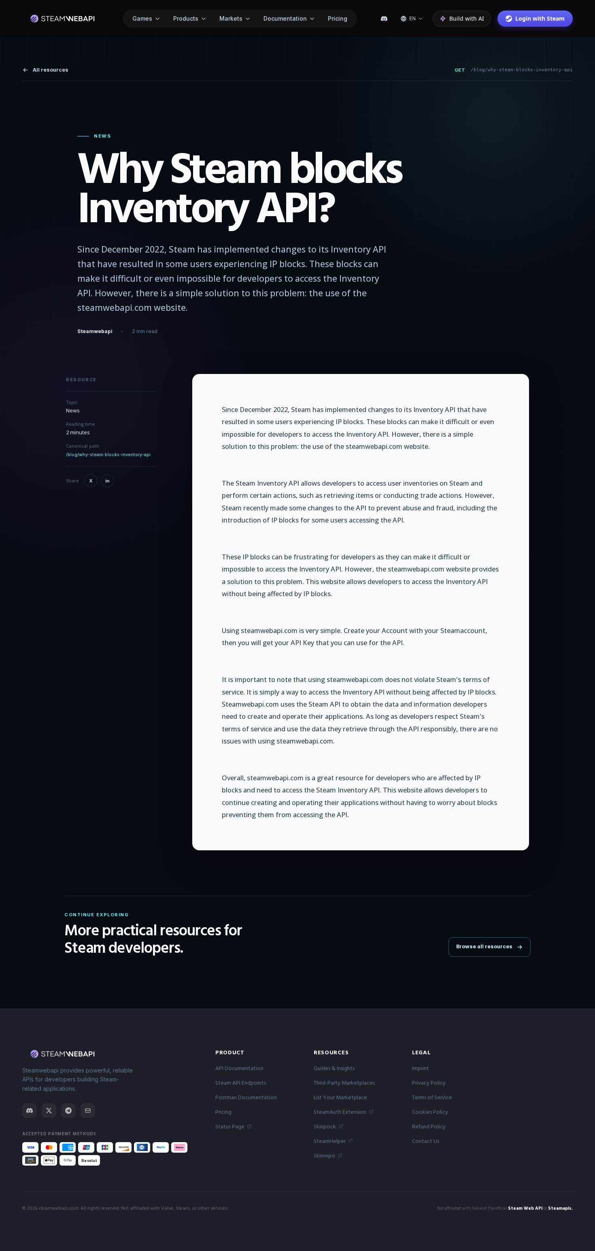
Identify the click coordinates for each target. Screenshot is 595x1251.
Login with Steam (540, 18)
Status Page (229, 1126)
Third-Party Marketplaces (344, 1082)
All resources (50, 70)
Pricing (337, 18)
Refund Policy (429, 1126)
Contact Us (425, 1141)
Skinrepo (324, 1155)
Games (142, 18)
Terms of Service (432, 1097)
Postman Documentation (246, 1097)
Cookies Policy (430, 1112)
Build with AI (466, 18)
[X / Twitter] (49, 1110)
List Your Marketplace (340, 1097)
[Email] (88, 1110)
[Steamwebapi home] (62, 18)
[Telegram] (68, 1110)
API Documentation (239, 1068)
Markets (230, 18)
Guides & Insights (334, 1068)
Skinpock (325, 1126)
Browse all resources (484, 946)
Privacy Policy (429, 1082)
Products (185, 18)
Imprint (420, 1068)
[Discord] (384, 18)
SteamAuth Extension (340, 1112)
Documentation (285, 18)
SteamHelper (330, 1141)
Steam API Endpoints (240, 1082)
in (107, 481)
